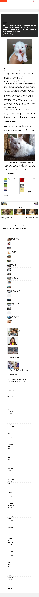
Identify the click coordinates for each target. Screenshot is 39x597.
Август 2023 (10, 481)
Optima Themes (9, 595)
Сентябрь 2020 (11, 557)
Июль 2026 (10, 404)
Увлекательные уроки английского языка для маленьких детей (15, 239)
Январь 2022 (10, 522)
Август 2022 (10, 507)
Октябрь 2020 (10, 555)
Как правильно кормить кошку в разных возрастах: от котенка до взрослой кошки (32, 217)
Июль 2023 (10, 483)
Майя (8, 381)
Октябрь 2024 (10, 450)
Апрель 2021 (10, 542)
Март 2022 (10, 518)
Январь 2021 (10, 549)
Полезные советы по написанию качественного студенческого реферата (15, 243)
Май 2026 (9, 409)
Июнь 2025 (10, 433)
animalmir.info (8, 33)
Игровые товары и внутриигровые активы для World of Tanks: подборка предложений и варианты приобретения (15, 269)
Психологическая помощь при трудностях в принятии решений (15, 261)
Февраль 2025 (10, 442)
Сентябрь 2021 (11, 531)
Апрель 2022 (10, 516)
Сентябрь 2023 (11, 479)
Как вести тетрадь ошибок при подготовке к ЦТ (15, 295)
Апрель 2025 (10, 437)
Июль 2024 (10, 457)
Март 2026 (10, 413)
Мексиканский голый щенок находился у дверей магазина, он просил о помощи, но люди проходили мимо (18, 388)
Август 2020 (10, 560)
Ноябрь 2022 (10, 501)
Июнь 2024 (10, 459)
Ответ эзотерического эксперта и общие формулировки (15, 248)
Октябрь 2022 (10, 503)
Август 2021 (10, 533)
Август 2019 (10, 586)
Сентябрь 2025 (11, 426)
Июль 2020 (10, 562)
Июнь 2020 (10, 564)
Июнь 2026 (10, 407)
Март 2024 (10, 466)
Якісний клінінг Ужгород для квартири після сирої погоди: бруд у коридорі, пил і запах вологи (15, 308)
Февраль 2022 (10, 520)
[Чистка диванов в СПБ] (3, 203)
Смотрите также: (10, 173)
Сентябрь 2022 (11, 505)
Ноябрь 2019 (10, 579)
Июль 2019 (10, 588)
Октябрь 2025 (10, 424)
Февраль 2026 (10, 415)
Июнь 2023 (10, 485)
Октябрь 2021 (10, 529)
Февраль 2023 (10, 494)
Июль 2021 (10, 536)
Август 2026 (10, 402)
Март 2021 (10, 544)
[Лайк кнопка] (5, 195)
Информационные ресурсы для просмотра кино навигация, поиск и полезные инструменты (15, 282)
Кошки (5, 22)
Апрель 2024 (10, 463)
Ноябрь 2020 (10, 553)
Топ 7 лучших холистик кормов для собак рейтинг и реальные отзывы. (15, 369)
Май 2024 (10, 461)
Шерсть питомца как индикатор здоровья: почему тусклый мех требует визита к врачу (15, 252)
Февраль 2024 (10, 468)
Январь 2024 (10, 470)
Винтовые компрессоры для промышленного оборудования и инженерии (15, 317)
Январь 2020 (10, 575)
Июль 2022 (10, 509)
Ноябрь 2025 (10, 422)
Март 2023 (10, 492)
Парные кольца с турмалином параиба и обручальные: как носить (15, 321)
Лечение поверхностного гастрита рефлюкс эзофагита (13, 184)
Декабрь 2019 (10, 577)
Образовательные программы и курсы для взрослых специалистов (15, 278)
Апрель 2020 (10, 568)
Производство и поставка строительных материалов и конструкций (15, 274)
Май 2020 (10, 566)
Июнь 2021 (10, 538)
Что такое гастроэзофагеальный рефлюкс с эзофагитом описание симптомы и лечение (27, 181)
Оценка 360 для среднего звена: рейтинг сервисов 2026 (15, 291)
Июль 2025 (10, 431)
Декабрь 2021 (10, 525)
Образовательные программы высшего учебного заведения (14, 300)
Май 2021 (9, 540)
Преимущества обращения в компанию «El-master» (29, 186)
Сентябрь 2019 (11, 584)
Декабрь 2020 (10, 551)
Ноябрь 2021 (10, 527)
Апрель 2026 (10, 411)
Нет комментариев (19, 200)
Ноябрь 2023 (10, 474)
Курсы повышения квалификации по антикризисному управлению (14, 265)
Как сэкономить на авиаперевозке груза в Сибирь (15, 287)
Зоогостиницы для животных (19, 215)
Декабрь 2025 (10, 420)
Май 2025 (9, 435)
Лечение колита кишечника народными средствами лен (13, 189)
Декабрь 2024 (10, 446)
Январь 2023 (10, 496)
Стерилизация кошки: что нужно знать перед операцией (15, 256)
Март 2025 (10, 439)
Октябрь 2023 (10, 477)
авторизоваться (23, 228)
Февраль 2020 (10, 573)
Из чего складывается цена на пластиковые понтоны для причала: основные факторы (15, 304)
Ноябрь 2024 (10, 448)
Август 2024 (10, 455)
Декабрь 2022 (10, 498)
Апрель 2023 (10, 490)
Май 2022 (9, 514)
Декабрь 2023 (10, 472)
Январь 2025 (10, 444)
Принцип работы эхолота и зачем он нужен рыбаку (15, 312)
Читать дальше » (28, 370)
